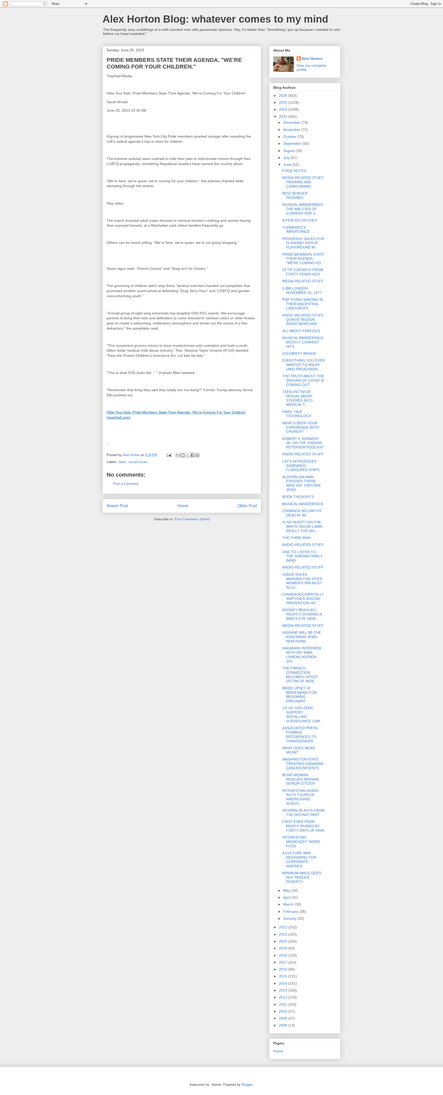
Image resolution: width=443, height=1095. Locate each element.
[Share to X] (187, 455)
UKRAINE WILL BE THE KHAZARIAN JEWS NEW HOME (301, 636)
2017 (283, 962)
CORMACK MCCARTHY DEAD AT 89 (302, 513)
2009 (283, 1018)
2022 (283, 927)
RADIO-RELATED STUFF (303, 454)
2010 (283, 1011)
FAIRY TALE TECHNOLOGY (296, 414)
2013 (283, 990)
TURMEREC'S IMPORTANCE (296, 229)
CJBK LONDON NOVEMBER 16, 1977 (302, 290)
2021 (283, 934)
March (289, 904)
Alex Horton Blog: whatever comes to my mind (215, 19)
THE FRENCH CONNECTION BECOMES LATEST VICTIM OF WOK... (300, 674)
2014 (283, 983)
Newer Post (117, 506)
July (287, 158)
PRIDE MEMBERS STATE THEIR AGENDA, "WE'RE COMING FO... (303, 258)
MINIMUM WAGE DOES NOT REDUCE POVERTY (301, 877)
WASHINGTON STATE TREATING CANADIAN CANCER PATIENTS (302, 763)
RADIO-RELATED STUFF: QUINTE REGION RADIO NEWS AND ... (303, 319)
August (289, 151)
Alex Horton (312, 58)
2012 (283, 997)
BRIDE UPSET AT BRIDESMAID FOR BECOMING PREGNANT (299, 694)
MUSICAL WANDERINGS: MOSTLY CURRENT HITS (303, 342)
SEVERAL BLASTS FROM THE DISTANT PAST (303, 812)
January (290, 918)
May (287, 890)
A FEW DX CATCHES (299, 220)
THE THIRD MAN (296, 538)
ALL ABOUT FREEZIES (301, 331)
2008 (283, 1025)
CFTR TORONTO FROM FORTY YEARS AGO (302, 272)
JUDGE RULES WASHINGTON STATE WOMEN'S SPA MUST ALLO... (302, 580)
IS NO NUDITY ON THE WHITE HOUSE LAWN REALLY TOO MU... (302, 526)
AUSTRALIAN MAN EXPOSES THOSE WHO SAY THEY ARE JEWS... (301, 483)
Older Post (247, 506)
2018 (283, 955)
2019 (283, 948)
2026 (283, 95)
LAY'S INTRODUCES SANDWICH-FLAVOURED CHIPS (300, 465)
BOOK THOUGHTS (298, 497)
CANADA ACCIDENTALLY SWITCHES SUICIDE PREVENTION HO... (303, 598)
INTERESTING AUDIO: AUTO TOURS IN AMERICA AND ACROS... (300, 797)
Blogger (247, 1085)
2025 (283, 102)
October (290, 137)
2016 (283, 969)
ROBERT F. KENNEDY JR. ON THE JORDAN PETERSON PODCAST (303, 443)
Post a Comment (125, 484)
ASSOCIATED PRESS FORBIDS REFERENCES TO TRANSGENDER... (300, 734)
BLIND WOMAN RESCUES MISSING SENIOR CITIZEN (300, 779)
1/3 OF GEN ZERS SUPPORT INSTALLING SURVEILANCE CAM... (302, 714)
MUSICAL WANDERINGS (302, 504)
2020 (283, 941)
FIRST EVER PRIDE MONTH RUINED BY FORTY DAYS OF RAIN (303, 826)
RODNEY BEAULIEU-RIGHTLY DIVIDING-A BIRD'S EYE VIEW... (302, 614)
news (122, 462)
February (291, 911)
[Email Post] (168, 455)
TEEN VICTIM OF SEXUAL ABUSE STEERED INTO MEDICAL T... (297, 398)
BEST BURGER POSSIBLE (295, 195)
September (292, 143)
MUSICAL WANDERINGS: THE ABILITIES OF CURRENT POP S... (303, 209)
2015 (283, 976)
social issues (138, 462)
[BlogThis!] (182, 455)
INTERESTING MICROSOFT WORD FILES (301, 841)
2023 (283, 116)
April (287, 897)
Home (182, 506)
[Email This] (177, 455)
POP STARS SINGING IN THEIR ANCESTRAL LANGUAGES (302, 303)
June (287, 164)
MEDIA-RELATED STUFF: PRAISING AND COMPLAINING (303, 182)
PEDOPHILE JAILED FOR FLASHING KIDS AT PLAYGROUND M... (303, 243)
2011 (283, 1004)
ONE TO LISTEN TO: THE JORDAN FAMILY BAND (302, 556)
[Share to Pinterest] (197, 455)
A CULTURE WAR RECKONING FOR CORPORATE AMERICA (299, 859)
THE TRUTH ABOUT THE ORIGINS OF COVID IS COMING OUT (303, 380)
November (292, 130)
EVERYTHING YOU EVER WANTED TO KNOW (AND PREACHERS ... (303, 364)
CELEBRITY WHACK (299, 353)
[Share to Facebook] (192, 455)
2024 (283, 109)
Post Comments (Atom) (192, 519)
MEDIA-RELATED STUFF (303, 281)
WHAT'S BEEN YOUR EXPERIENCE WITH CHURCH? (300, 427)
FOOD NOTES (294, 171)
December (292, 122)
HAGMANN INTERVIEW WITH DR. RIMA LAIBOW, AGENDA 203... (301, 654)
